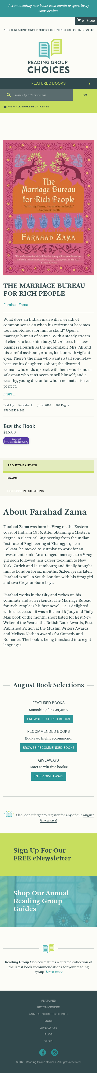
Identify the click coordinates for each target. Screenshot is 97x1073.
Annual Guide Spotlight (48, 1014)
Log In (76, 30)
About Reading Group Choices (27, 30)
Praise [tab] (12, 478)
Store (48, 1041)
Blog (48, 1034)
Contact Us (61, 30)
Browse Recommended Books (48, 747)
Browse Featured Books (48, 719)
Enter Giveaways (48, 776)
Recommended (48, 1007)
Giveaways (48, 1027)
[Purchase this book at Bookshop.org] (16, 440)
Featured (48, 1000)
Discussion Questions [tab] (25, 491)
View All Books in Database (28, 107)
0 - (88, 21)
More (48, 1021)
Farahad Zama (15, 305)
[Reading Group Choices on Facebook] (42, 1052)
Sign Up (88, 30)
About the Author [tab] (22, 465)
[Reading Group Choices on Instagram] (54, 1052)
